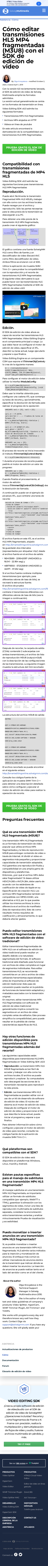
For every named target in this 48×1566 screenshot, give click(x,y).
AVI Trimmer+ (30, 1497)
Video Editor (8, 1486)
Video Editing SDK (10, 1506)
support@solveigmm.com (15, 1324)
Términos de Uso (37, 1548)
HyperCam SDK (9, 1512)
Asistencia (5, 20)
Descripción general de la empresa (9, 1520)
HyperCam (7, 1481)
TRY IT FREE (24, 1444)
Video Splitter (8, 1475)
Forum (5, 1366)
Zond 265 (28, 1492)
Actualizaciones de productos (17, 1349)
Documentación (10, 1360)
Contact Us (30, 1518)
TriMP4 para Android (33, 1509)
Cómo (15, 20)
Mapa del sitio (8, 1548)
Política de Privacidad (22, 1548)
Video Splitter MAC (10, 1497)
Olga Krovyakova (20, 81)
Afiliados (29, 1527)
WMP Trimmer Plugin (12, 1492)
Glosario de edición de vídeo (16, 1371)
